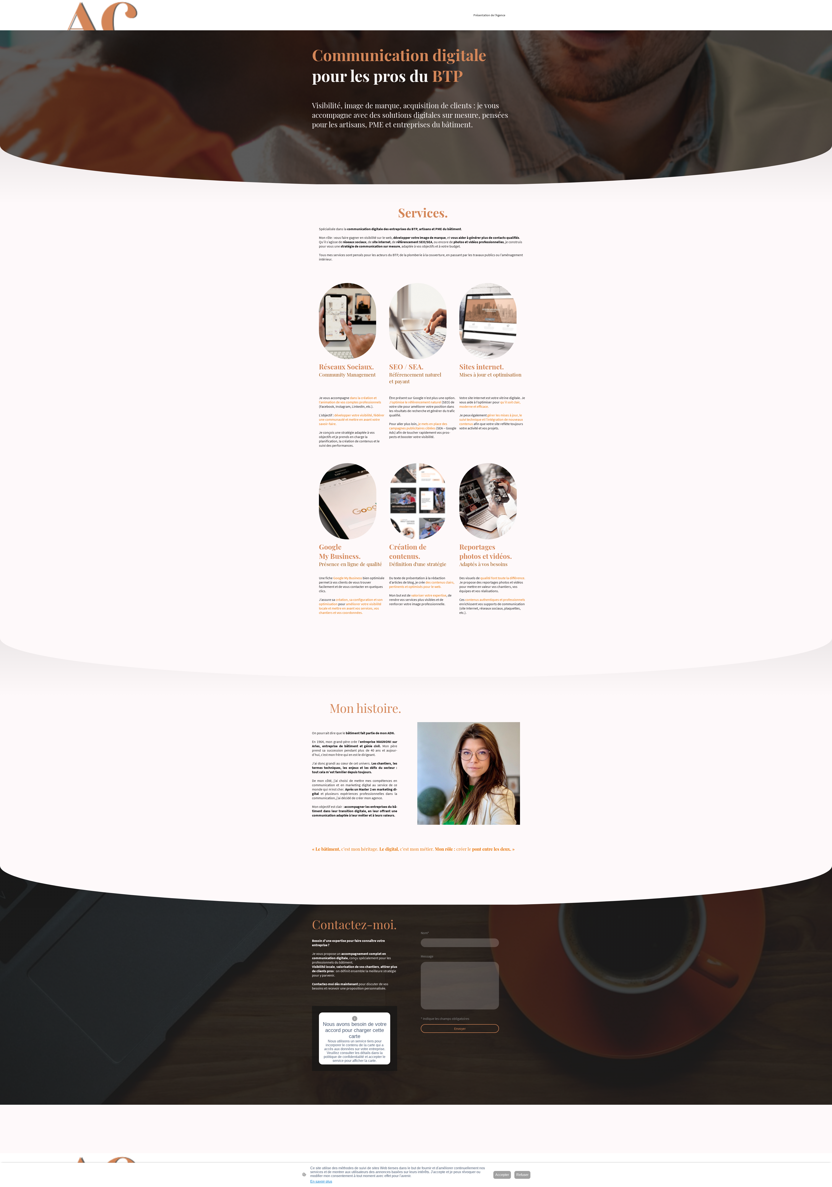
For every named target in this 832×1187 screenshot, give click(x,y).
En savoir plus (321, 1181)
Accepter (502, 1175)
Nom (425, 933)
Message (427, 956)
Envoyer (460, 1028)
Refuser (522, 1175)
